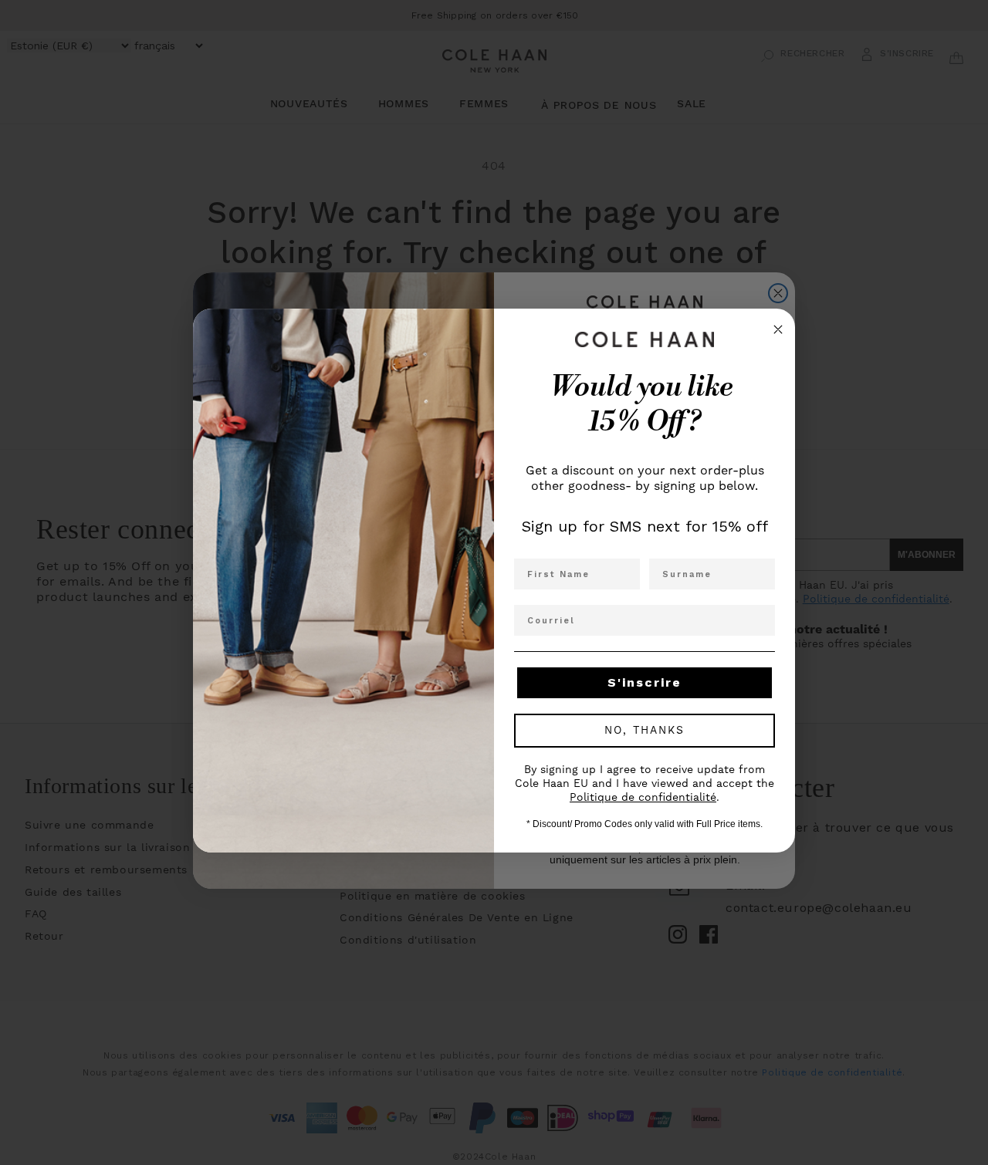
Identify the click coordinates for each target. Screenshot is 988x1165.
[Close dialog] (778, 329)
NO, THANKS (644, 731)
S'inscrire (644, 682)
